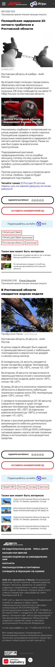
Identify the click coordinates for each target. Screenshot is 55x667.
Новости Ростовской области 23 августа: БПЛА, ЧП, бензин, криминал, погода (31, 500)
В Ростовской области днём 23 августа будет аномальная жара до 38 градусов (30, 509)
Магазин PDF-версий (14, 553)
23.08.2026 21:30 (9, 280)
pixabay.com (7, 69)
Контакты (8, 563)
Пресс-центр (40, 549)
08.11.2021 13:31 (8, 11)
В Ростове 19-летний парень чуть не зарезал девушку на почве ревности (26, 186)
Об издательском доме (16, 549)
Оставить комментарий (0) (27, 211)
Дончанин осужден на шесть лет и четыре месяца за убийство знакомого (31, 256)
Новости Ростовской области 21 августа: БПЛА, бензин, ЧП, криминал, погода (31, 527)
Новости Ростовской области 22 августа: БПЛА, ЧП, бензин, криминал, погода (31, 518)
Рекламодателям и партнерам (21, 567)
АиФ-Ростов (30, 334)
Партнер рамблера (26, 653)
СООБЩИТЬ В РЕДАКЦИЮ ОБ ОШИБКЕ (23, 571)
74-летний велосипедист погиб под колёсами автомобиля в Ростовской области (29, 266)
